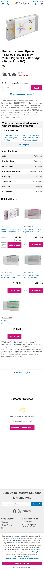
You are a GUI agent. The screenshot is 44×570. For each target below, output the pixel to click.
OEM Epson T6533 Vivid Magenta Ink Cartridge (32, 230)
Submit (36, 88)
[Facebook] (14, 512)
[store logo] (22, 3)
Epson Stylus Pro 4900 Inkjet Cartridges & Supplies (12, 137)
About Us (4, 522)
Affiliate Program (7, 525)
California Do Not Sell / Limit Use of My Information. (22, 559)
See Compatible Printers (22, 94)
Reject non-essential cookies (22, 567)
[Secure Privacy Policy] (27, 512)
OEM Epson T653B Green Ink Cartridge (11, 322)
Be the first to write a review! (22, 428)
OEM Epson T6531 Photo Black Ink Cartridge (10, 276)
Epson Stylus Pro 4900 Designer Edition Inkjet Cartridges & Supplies (31, 137)
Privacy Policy (17, 540)
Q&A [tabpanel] (27, 372)
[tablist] (22, 372)
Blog (2, 528)
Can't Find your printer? (22, 145)
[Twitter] (19, 512)
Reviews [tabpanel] (18, 372)
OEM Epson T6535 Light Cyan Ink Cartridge (32, 276)
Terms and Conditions (22, 556)
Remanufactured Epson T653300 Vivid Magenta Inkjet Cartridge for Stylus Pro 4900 (10, 230)
